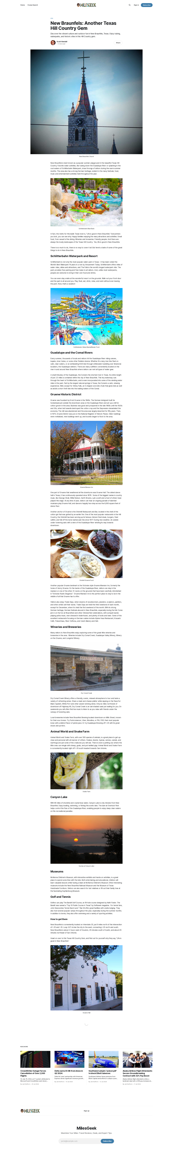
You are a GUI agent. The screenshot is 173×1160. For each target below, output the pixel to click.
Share (118, 43)
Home (22, 5)
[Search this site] (129, 5)
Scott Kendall (62, 42)
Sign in (136, 5)
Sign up (86, 1111)
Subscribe (146, 5)
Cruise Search (33, 5)
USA (51, 18)
